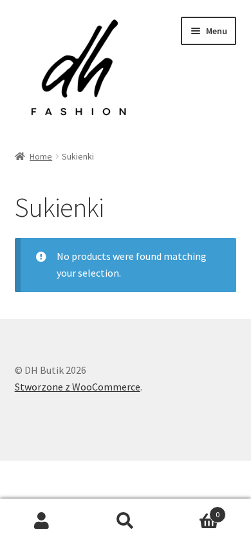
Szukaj (125, 521)
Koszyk (193, 510)
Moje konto (42, 521)
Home (41, 156)
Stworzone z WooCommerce (77, 386)
